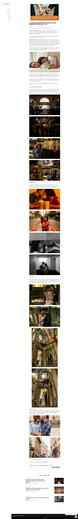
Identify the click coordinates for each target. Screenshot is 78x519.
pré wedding (51, 465)
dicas (41, 21)
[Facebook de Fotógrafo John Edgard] (74, 515)
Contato (8, 21)
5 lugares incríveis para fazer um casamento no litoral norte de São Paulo (37, 489)
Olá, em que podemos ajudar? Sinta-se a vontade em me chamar (70, 513)
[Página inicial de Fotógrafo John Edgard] (5, 4)
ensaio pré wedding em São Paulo (43, 465)
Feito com (44, 518)
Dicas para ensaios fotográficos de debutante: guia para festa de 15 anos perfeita (35, 481)
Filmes (9, 13)
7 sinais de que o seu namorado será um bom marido (37, 498)
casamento (37, 21)
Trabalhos (8, 11)
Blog (9, 16)
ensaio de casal (36, 465)
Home (9, 8)
